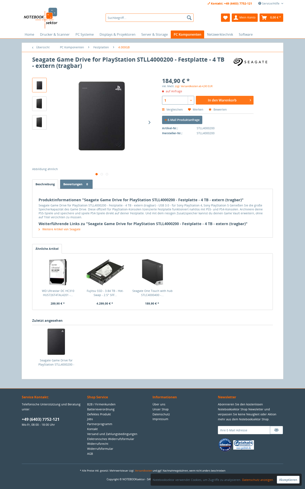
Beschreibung (45, 184)
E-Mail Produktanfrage (183, 120)
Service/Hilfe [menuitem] (270, 3)
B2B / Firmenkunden (101, 404)
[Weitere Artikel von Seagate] (252, 63)
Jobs (90, 419)
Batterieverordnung (101, 409)
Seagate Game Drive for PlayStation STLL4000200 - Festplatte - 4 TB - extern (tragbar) (56, 362)
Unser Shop (160, 409)
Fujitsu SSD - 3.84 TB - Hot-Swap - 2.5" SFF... (105, 293)
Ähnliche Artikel (47, 249)
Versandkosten (143, 470)
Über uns (158, 404)
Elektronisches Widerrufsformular (110, 439)
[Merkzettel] (225, 17)
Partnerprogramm (99, 424)
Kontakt (92, 429)
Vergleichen (174, 109)
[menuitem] (149, 17)
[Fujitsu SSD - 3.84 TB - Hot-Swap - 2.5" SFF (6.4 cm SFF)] (105, 272)
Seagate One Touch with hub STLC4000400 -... (152, 293)
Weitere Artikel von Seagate (61, 229)
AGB (90, 454)
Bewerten (220, 109)
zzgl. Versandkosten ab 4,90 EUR (193, 86)
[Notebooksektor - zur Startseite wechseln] (40, 18)
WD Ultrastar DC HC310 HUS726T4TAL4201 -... (58, 293)
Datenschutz (161, 414)
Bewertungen (75, 184)
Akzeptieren (288, 480)
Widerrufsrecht (97, 444)
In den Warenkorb (222, 100)
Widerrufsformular (100, 449)
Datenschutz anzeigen (257, 480)
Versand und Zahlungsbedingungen (112, 434)
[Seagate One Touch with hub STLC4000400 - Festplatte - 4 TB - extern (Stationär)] (152, 272)
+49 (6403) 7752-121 (41, 419)
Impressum (160, 419)
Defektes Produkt (99, 414)
